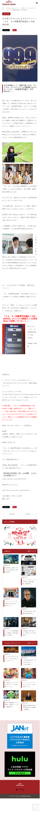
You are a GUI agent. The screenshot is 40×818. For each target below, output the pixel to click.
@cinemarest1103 (10, 383)
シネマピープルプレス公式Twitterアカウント (18, 380)
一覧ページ (30, 551)
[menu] (37, 3)
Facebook (20, 789)
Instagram (23, 789)
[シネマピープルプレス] (9, 2)
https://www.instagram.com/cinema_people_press (21, 394)
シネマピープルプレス (15, 796)
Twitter (17, 789)
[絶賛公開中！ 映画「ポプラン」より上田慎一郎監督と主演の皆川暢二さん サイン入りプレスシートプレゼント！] (28, 514)
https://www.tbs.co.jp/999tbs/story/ (14, 479)
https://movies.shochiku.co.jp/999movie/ (16, 490)
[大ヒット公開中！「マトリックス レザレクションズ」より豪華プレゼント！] (11, 514)
